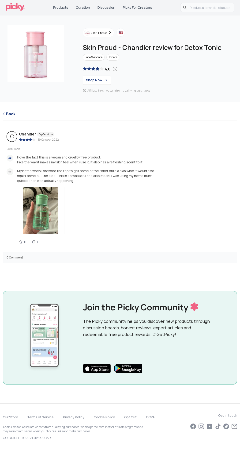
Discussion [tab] (106, 7)
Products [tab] (60, 7)
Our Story (10, 417)
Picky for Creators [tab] (137, 7)
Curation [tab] (83, 7)
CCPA (150, 417)
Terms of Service (40, 417)
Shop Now (94, 80)
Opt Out (130, 417)
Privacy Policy (73, 417)
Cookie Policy (104, 417)
